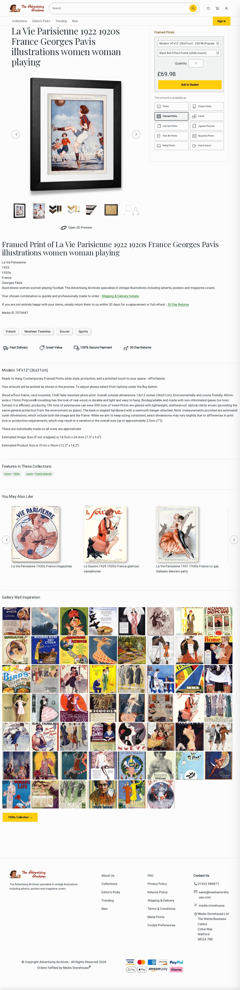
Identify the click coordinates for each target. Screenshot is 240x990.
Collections (19, 21)
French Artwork (43, 473)
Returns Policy (158, 892)
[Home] (27, 8)
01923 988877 (208, 884)
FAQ (150, 875)
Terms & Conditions (162, 909)
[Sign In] (226, 8)
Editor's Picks (41, 21)
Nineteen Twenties (38, 331)
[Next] (136, 134)
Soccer (65, 331)
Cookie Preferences (161, 925)
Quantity (181, 63)
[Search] (193, 8)
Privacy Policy (157, 884)
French (11, 331)
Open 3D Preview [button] (80, 227)
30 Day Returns (178, 304)
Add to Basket (190, 84)
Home (7, 473)
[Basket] (217, 8)
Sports (83, 331)
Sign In (222, 21)
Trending (61, 21)
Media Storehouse (76, 968)
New (75, 21)
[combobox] (119, 8)
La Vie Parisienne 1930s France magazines (41, 566)
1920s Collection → (20, 817)
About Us (107, 875)
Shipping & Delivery (161, 900)
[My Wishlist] (208, 8)
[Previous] (15, 134)
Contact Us (201, 875)
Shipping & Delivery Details (120, 296)
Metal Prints (156, 917)
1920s (16, 473)
